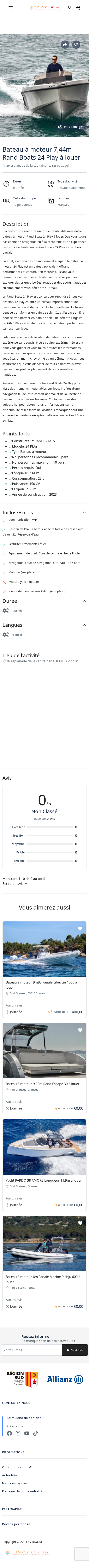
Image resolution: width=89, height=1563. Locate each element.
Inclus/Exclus (17, 513)
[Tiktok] (35, 1433)
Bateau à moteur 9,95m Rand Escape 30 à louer (42, 1084)
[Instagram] (18, 1433)
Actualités (9, 1475)
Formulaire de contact (24, 1418)
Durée (9, 601)
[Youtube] (26, 1433)
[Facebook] (9, 1433)
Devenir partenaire (16, 1524)
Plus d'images (73, 127)
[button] (78, 8)
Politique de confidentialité (22, 1491)
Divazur (37, 1542)
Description (16, 224)
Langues (12, 625)
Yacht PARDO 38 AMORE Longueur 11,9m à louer (44, 1180)
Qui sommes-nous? (17, 1467)
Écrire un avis (13, 883)
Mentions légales (15, 1483)
